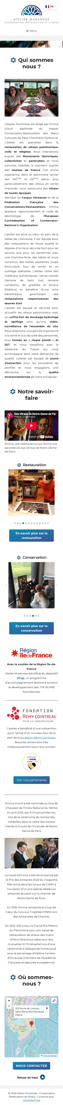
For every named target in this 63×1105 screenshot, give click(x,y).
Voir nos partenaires (32, 780)
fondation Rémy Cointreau (38, 737)
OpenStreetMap (50, 1055)
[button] (15, 523)
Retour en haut (27, 1077)
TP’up (20, 678)
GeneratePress (31, 1100)
